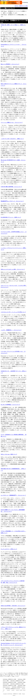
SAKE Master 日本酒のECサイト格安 (9, 682)
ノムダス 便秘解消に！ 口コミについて (11, 330)
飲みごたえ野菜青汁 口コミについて (10, 64)
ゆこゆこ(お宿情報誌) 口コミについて (10, 404)
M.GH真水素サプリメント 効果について (11, 217)
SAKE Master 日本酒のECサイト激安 (9, 679)
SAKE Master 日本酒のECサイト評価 (16, 680)
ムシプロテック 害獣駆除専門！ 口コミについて (13, 495)
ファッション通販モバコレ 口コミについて (12, 122)
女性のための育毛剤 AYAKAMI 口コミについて (13, 605)
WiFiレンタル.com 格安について (9, 454)
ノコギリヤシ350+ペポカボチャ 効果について (12, 138)
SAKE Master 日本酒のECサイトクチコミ (12, 688)
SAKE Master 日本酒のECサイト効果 (16, 683)
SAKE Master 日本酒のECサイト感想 (9, 685)
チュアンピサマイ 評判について (9, 549)
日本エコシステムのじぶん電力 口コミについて (13, 269)
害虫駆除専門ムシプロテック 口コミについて (12, 201)
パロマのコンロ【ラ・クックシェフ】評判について (13, 312)
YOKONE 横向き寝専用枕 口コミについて (11, 186)
